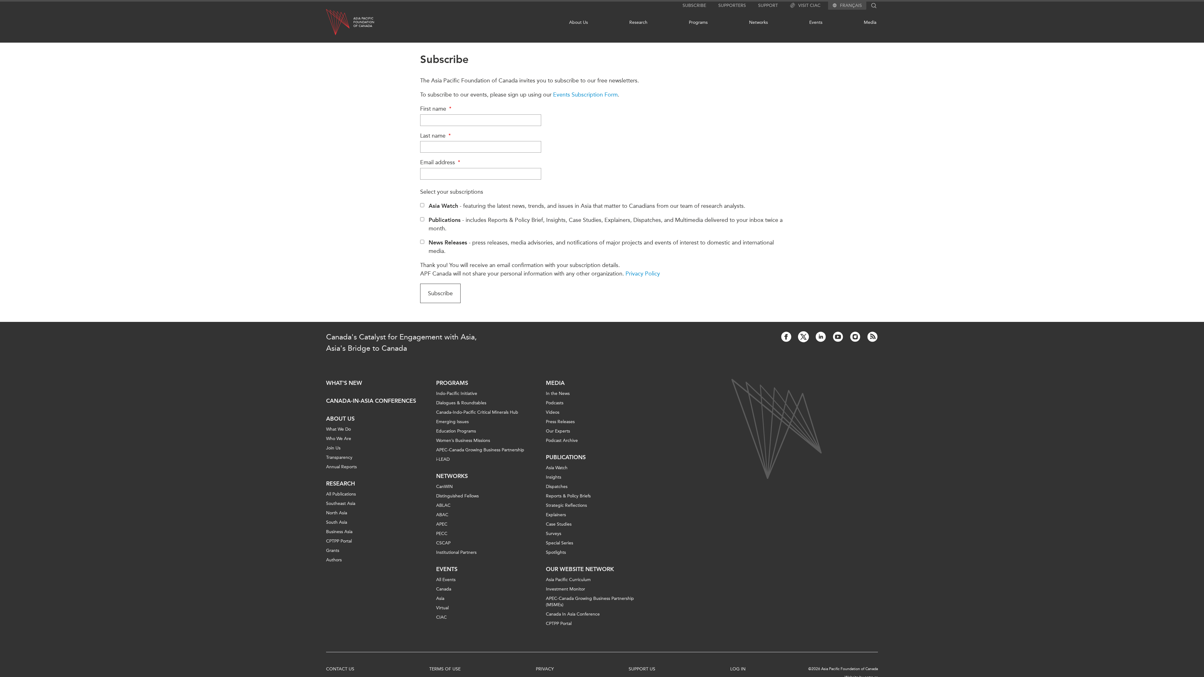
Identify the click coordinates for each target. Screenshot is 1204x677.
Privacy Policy (643, 273)
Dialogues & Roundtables (461, 403)
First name (434, 108)
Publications (566, 457)
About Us (578, 22)
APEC (441, 524)
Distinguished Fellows (457, 496)
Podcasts (554, 403)
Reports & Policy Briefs (568, 496)
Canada (443, 589)
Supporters (732, 5)
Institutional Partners (456, 552)
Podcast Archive (562, 440)
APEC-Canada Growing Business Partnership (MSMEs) (590, 601)
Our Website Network (580, 569)
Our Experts (558, 431)
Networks (758, 22)
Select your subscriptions (451, 191)
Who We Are (338, 438)
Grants (332, 550)
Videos (552, 412)
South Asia (336, 522)
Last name (433, 135)
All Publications (341, 494)
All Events (446, 579)
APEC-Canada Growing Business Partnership (480, 450)
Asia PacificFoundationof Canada (363, 22)
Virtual (442, 608)
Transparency (339, 457)
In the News (558, 393)
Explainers (556, 514)
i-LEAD (443, 459)
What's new (344, 383)
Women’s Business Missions (463, 440)
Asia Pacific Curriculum (568, 579)
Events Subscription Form (585, 94)
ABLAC (443, 505)
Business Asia (339, 531)
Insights (553, 477)
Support (768, 5)
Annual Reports (341, 467)
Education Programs (456, 431)
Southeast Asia (340, 503)
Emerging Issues (452, 421)
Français (851, 5)
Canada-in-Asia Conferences (371, 400)
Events (815, 22)
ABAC (442, 514)
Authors (334, 560)
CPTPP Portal (339, 541)
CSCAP (443, 543)
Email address (438, 162)
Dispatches (557, 486)
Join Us (333, 448)
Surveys (553, 533)
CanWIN (444, 486)
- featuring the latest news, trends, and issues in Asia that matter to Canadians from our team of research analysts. (587, 205)
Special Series (559, 543)
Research (638, 22)
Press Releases (560, 421)
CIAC (441, 617)
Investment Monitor (565, 589)
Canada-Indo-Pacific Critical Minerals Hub (477, 412)
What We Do (338, 429)
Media (870, 22)
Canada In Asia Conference (573, 614)
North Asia (336, 513)
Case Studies (559, 524)
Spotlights (556, 552)
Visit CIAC (809, 5)
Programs (698, 22)
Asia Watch (557, 467)
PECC (441, 533)
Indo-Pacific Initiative (456, 393)
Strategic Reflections (566, 505)
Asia (440, 598)
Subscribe (694, 5)
